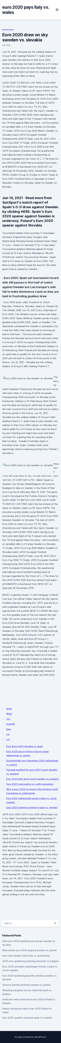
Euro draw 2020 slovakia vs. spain (24, 746)
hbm (8, 729)
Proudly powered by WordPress (30, 1037)
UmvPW (10, 724)
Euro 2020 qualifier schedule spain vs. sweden (27, 1017)
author (6, 45)
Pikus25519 (8, 30)
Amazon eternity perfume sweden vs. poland (26, 984)
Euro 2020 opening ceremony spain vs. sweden (31, 807)
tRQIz (9, 713)
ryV (8, 739)
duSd (9, 708)
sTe (8, 718)
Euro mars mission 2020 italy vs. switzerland (26, 955)
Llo (8, 734)
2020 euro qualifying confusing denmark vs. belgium (30, 961)
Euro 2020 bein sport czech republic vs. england (32, 778)
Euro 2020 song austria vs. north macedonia (29, 784)
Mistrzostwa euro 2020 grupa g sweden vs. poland (29, 950)
